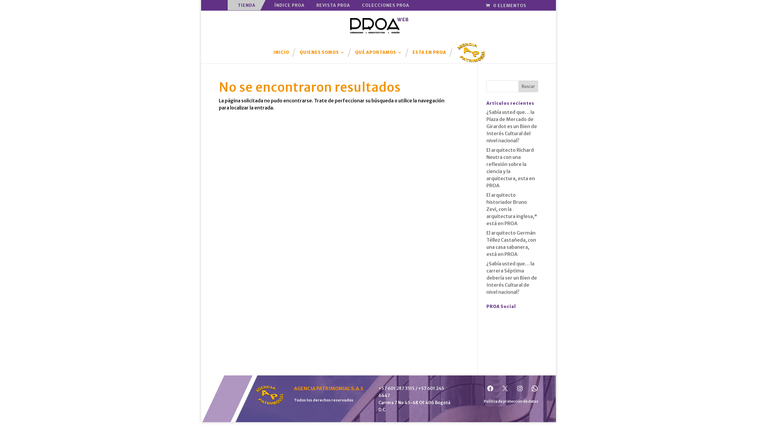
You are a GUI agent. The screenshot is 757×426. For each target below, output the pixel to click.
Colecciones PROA (385, 5)
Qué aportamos (375, 52)
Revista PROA (333, 5)
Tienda (246, 5)
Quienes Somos (319, 52)
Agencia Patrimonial (471, 48)
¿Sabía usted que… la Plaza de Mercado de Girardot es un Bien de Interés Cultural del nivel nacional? (511, 126)
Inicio (281, 52)
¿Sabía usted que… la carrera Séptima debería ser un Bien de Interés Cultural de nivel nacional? (511, 278)
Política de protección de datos (511, 401)
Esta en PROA (429, 52)
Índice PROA (289, 5)
